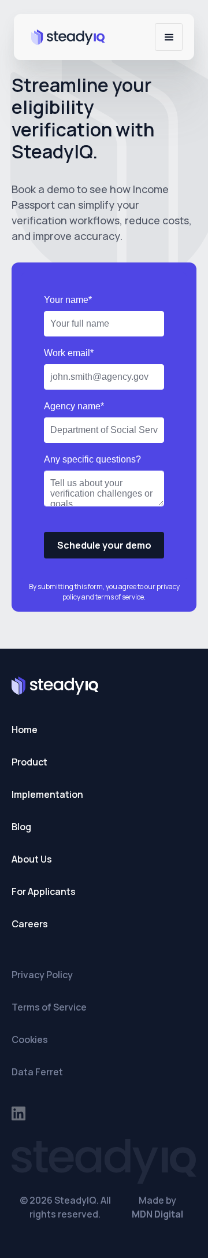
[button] (169, 37)
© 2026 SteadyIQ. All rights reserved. (65, 1207)
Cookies (30, 1039)
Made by (157, 1207)
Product (29, 762)
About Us (32, 859)
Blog (21, 826)
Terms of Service (49, 1007)
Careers (30, 923)
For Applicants (44, 891)
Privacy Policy (42, 974)
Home (25, 729)
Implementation (47, 794)
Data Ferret (37, 1071)
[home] (65, 37)
